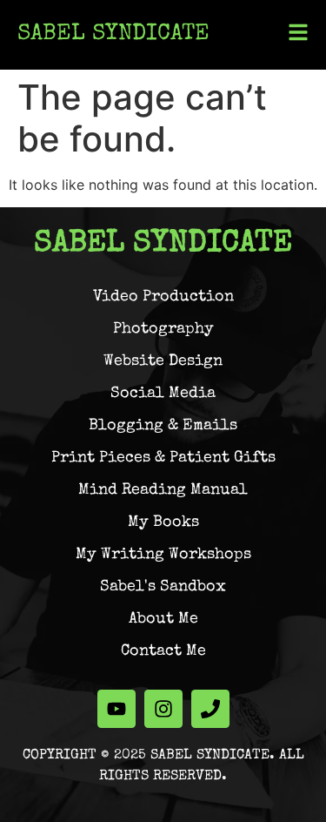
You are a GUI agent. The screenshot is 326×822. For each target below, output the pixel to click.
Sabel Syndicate (113, 35)
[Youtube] (116, 709)
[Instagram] (163, 709)
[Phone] (210, 709)
